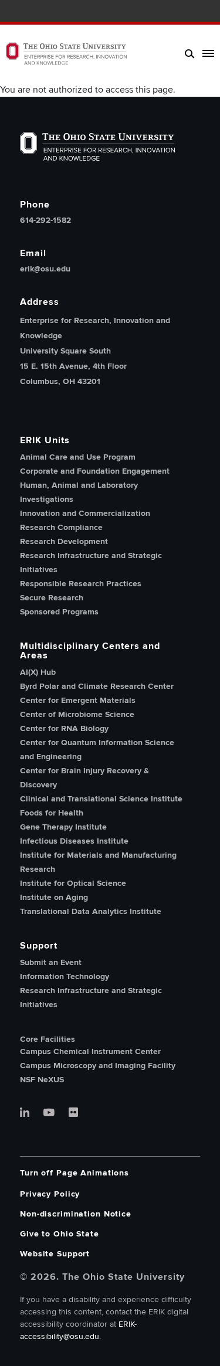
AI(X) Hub (38, 672)
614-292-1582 (45, 220)
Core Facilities (47, 1039)
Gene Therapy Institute (63, 827)
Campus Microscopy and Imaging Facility (97, 1066)
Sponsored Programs (59, 612)
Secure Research (51, 598)
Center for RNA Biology (64, 728)
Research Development (64, 541)
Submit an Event (51, 962)
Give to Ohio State (59, 1234)
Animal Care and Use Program (78, 457)
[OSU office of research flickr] (73, 1113)
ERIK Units (45, 440)
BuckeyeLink (157, 12)
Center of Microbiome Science (77, 714)
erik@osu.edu (45, 269)
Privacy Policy (50, 1194)
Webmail (192, 12)
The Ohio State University (29, 12)
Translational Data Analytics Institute (90, 911)
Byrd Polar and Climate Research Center (97, 686)
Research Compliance (61, 527)
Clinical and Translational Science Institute (101, 799)
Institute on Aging (54, 897)
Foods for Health (51, 813)
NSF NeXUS (42, 1080)
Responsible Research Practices (80, 584)
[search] (190, 53)
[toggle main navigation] (206, 53)
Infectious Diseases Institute (74, 841)
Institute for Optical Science (73, 883)
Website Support (55, 1254)
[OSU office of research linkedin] (24, 1113)
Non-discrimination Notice (75, 1214)
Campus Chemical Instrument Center (90, 1051)
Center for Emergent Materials (78, 700)
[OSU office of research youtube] (49, 1113)
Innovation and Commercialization (85, 513)
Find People (175, 12)
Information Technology (64, 976)
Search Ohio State (209, 12)
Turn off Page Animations (74, 1173)
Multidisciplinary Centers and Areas (90, 650)
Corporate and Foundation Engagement (95, 471)
